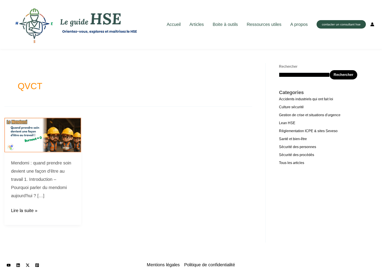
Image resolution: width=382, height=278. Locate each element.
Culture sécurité (291, 107)
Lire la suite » (24, 210)
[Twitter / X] (28, 265)
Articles (196, 24)
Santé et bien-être (293, 139)
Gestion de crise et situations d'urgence (309, 115)
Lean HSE (287, 123)
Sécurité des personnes (297, 147)
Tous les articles (291, 163)
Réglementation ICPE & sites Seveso (308, 131)
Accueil (174, 24)
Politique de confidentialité (209, 264)
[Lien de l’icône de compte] (372, 24)
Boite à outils (225, 24)
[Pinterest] (37, 265)
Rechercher (288, 66)
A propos (299, 24)
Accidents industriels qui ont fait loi (306, 99)
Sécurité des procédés (296, 155)
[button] (341, 24)
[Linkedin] (18, 265)
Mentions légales (163, 264)
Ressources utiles (264, 24)
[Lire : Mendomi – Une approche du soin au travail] (42, 134)
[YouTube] (9, 265)
